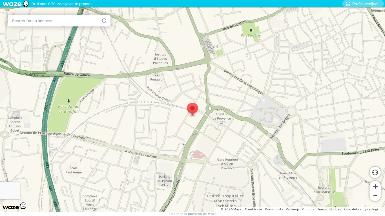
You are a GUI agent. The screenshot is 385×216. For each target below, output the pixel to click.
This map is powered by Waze (192, 214)
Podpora (308, 209)
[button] (375, 186)
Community (274, 209)
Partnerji (292, 209)
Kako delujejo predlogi (361, 209)
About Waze (253, 209)
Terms (322, 209)
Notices (335, 209)
